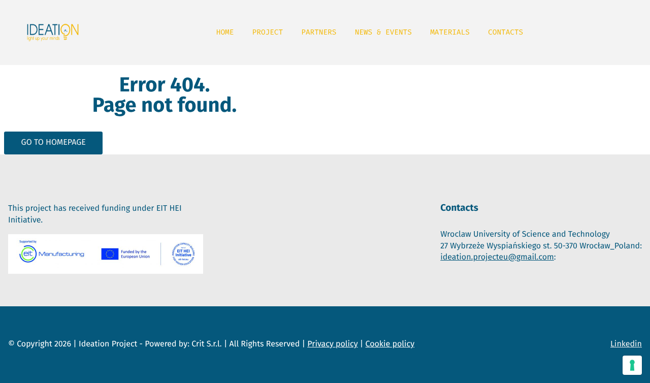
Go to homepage (53, 142)
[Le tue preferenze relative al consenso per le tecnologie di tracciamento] (632, 365)
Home (225, 32)
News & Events (383, 32)
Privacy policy (332, 344)
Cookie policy (390, 344)
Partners (318, 32)
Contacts (505, 32)
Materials (450, 32)
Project (267, 32)
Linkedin (626, 344)
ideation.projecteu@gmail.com (497, 257)
